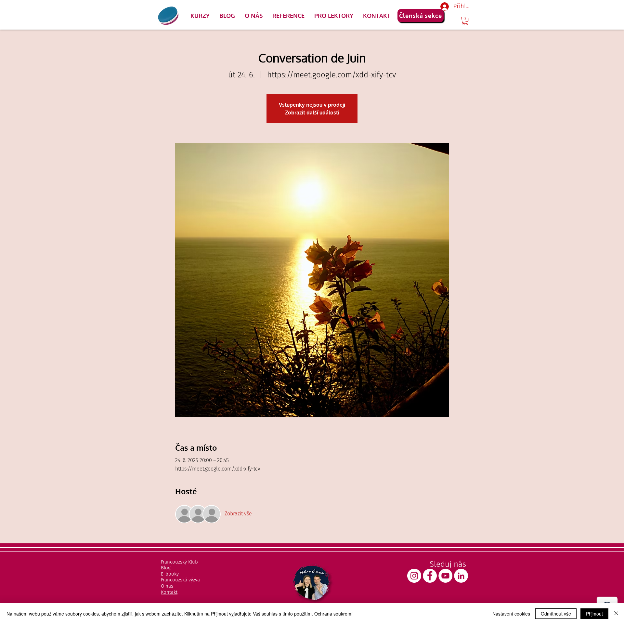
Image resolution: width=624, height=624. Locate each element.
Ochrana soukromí (333, 613)
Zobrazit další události (312, 112)
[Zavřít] (616, 613)
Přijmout (594, 613)
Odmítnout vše (556, 613)
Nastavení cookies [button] (511, 613)
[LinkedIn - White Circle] (461, 576)
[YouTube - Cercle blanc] (445, 576)
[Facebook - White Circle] (430, 576)
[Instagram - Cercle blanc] (414, 576)
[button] (200, 15)
